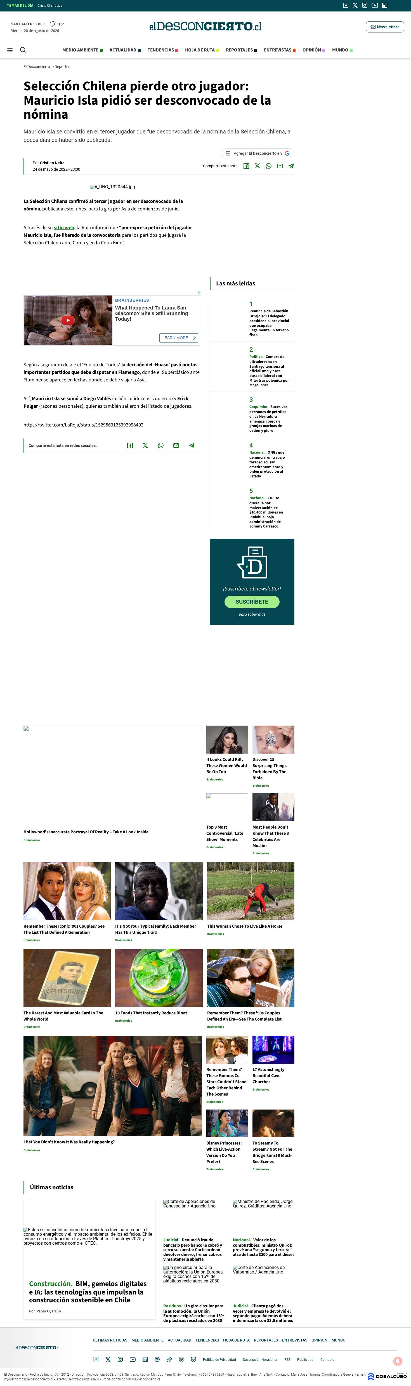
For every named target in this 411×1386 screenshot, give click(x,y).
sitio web (64, 227)
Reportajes (239, 50)
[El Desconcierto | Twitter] (355, 5)
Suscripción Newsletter (260, 1360)
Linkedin (145, 1359)
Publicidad (305, 1360)
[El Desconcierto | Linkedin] (384, 5)
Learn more (175, 338)
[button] (385, 26)
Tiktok (169, 1359)
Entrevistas (277, 50)
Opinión (312, 50)
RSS (287, 1360)
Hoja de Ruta (200, 50)
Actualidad (123, 50)
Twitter (108, 1359)
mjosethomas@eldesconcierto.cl (28, 1379)
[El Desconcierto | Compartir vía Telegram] (291, 166)
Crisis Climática (49, 5)
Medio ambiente (80, 50)
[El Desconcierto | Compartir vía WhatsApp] (268, 166)
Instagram (120, 1359)
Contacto (327, 1360)
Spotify (157, 1359)
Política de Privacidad (219, 1360)
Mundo (340, 50)
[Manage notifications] (397, 1361)
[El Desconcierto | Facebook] (345, 5)
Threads (181, 1359)
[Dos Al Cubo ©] (387, 1379)
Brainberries (132, 300)
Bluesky (193, 1359)
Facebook (95, 1359)
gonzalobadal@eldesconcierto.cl (136, 1379)
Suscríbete (252, 601)
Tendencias (161, 50)
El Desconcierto (37, 66)
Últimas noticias (110, 1340)
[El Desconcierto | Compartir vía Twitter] (257, 166)
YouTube (132, 1359)
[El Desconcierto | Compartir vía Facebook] (246, 166)
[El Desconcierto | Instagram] (364, 5)
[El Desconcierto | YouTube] (375, 5)
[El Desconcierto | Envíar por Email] (280, 166)
